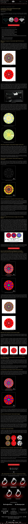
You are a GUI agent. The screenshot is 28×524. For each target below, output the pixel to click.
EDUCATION (15, 3)
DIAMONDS (1, 3)
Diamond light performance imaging (5, 43)
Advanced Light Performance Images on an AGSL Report (9, 34)
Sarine (6, 84)
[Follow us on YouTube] (4, 513)
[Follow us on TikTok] (5, 513)
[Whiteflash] (13, 2)
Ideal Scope (8, 47)
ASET (4, 47)
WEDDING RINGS (10, 3)
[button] (0, 2)
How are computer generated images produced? (8, 30)
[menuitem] (1, 3)
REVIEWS (24, 3)
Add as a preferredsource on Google (15, 469)
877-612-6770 (5, 0)
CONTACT (26, 3)
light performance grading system (18, 203)
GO (26, 512)
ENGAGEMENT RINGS (5, 3)
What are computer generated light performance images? (9, 29)
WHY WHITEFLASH (19, 3)
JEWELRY (13, 3)
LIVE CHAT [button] (4, 2)
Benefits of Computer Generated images (7, 37)
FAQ (21, 3)
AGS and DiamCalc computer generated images (8, 33)
